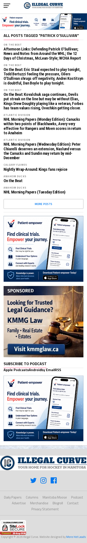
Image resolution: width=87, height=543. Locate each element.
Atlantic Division (17, 115)
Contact (73, 503)
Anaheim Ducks (15, 176)
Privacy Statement (45, 509)
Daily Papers (13, 497)
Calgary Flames (15, 165)
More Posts (43, 204)
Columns (32, 497)
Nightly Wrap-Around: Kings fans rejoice (35, 169)
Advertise (19, 503)
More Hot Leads (76, 537)
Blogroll (58, 503)
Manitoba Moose (55, 497)
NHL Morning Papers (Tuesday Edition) (34, 192)
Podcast (77, 497)
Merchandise (39, 503)
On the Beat (13, 44)
